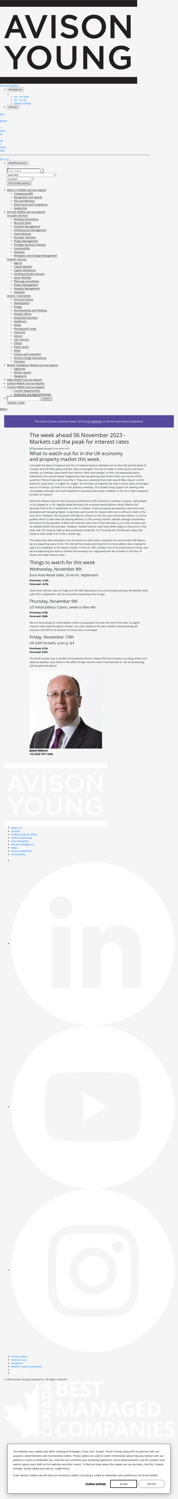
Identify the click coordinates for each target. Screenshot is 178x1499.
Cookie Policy (62, 1468)
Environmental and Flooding (30, 310)
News (10, 379)
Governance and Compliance (30, 204)
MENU (3, 409)
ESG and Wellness (24, 200)
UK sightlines (94, 421)
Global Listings (22, 103)
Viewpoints (20, 376)
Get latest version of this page (28, 1373)
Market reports (22, 372)
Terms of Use (18, 1360)
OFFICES (13, 107)
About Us (12, 190)
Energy (18, 306)
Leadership (20, 208)
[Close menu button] (8, 94)
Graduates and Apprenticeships (32, 394)
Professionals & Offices (24, 834)
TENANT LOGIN (16, 402)
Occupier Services (17, 215)
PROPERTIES (15, 89)
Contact (11, 383)
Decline (151, 1483)
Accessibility (18, 854)
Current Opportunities (27, 390)
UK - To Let (20, 100)
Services (12, 211)
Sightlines (19, 368)
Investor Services (17, 259)
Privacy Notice (19, 1356)
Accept (124, 1484)
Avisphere (17, 1363)
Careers (11, 387)
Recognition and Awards (28, 197)
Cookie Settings (20, 1369)
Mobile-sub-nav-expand (32, 190)
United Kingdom (9, 85)
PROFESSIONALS (17, 163)
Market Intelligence (18, 365)
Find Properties (20, 841)
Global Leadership (21, 837)
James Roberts (39, 750)
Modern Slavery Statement (26, 1366)
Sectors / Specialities (19, 295)
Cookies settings (95, 1483)
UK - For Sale (21, 96)
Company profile (23, 193)
